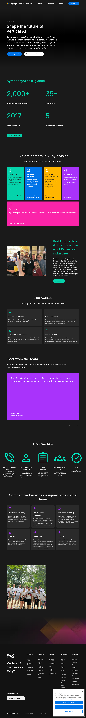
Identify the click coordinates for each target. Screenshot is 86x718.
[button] (77, 425)
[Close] (82, 691)
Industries (41, 654)
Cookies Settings (69, 711)
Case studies (63, 667)
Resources (64, 654)
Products (30, 654)
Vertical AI (75, 662)
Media (29, 674)
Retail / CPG (29, 660)
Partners (74, 676)
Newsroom (75, 665)
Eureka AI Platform (51, 660)
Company (75, 654)
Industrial (30, 667)
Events (74, 667)
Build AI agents (51, 669)
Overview (40, 659)
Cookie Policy (68, 698)
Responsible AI (52, 674)
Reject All (69, 707)
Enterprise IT (30, 671)
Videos (63, 680)
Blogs (62, 663)
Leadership (75, 678)
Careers (74, 681)
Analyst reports (63, 660)
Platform (51, 654)
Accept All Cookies (69, 702)
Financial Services (30, 664)
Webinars (63, 683)
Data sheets (63, 671)
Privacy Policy (29, 713)
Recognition (75, 673)
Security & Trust (43, 713)
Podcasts (63, 677)
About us (74, 659)
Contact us (75, 684)
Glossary (63, 674)
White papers (63, 686)
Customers (75, 670)
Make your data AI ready (52, 665)
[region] (69, 703)
